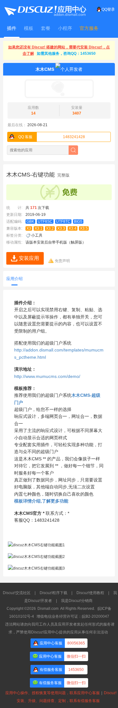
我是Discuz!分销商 (77, 600)
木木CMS (45, 69)
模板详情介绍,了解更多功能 (41, 500)
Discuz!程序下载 (53, 593)
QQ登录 (108, 9)
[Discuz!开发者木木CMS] (59, 88)
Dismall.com (48, 608)
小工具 (36, 235)
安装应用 (29, 258)
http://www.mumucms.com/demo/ (47, 376)
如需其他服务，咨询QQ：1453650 (66, 53)
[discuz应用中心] (45, 9)
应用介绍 (14, 278)
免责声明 (62, 261)
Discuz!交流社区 (17, 593)
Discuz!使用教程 (90, 593)
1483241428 (51, 137)
